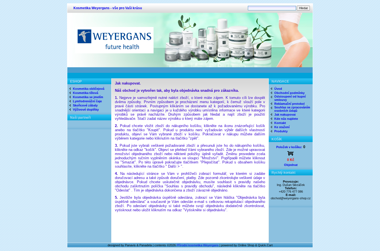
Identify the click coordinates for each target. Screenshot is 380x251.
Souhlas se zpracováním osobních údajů (292, 109)
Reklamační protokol (289, 103)
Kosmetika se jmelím (88, 97)
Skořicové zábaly (85, 105)
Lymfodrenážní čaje (87, 101)
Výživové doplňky (86, 109)
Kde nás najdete (286, 118)
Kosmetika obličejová (88, 88)
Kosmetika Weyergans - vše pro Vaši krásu (107, 8)
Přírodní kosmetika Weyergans (198, 245)
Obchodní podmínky (289, 93)
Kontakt (280, 123)
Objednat (291, 164)
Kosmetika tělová (85, 93)
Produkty (281, 131)
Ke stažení (282, 127)
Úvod (278, 88)
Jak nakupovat (285, 114)
